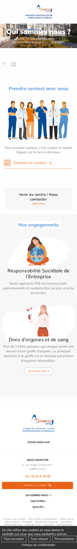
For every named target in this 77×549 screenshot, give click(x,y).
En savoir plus (37, 371)
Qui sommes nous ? (44, 38)
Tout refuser (39, 539)
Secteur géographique (28, 42)
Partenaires (65, 524)
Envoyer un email (35, 485)
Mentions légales (46, 522)
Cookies (49, 524)
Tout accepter (14, 539)
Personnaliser (65, 539)
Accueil (19, 38)
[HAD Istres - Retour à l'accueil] (38, 11)
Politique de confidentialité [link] (38, 545)
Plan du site (33, 524)
